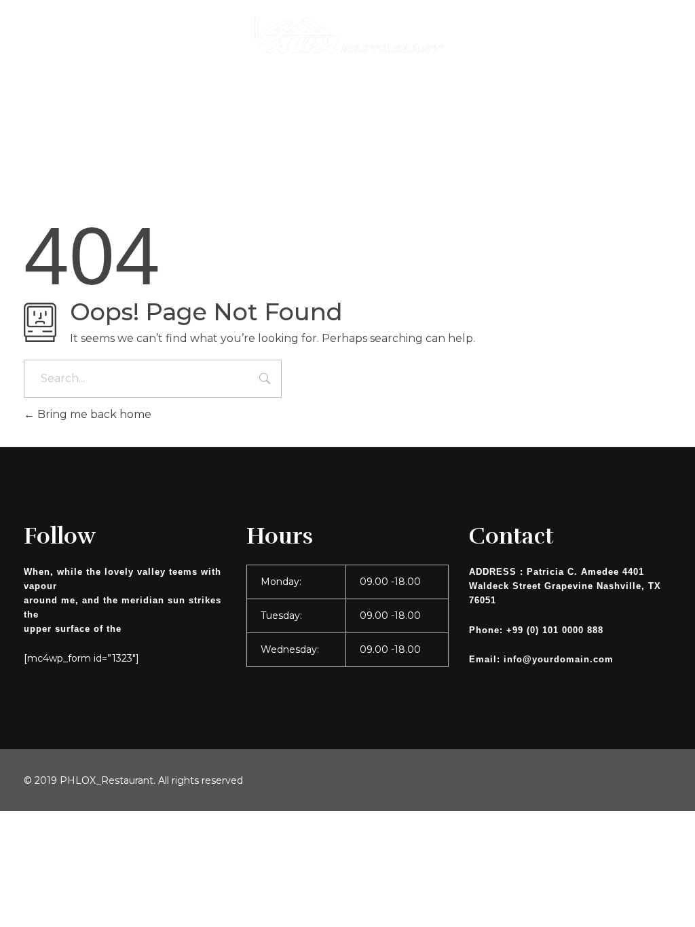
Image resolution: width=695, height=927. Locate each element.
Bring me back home (93, 414)
